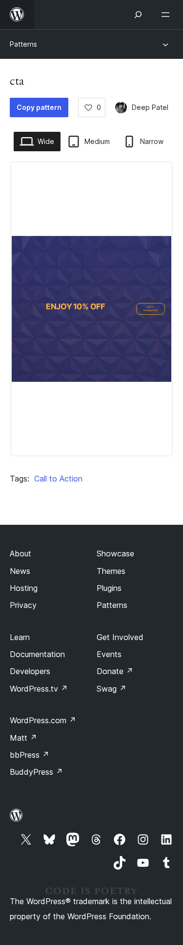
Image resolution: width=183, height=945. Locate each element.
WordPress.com (43, 720)
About (20, 553)
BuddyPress (36, 772)
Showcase (115, 553)
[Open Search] (138, 14)
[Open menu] (167, 14)
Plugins (109, 588)
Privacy (23, 605)
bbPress (29, 755)
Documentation (37, 654)
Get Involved (120, 637)
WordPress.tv (39, 689)
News (20, 571)
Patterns (23, 44)
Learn (20, 637)
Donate (115, 671)
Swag (111, 689)
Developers (30, 671)
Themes (111, 571)
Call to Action (58, 478)
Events (109, 654)
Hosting (24, 588)
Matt (23, 738)
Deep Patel (150, 107)
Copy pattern (39, 107)
